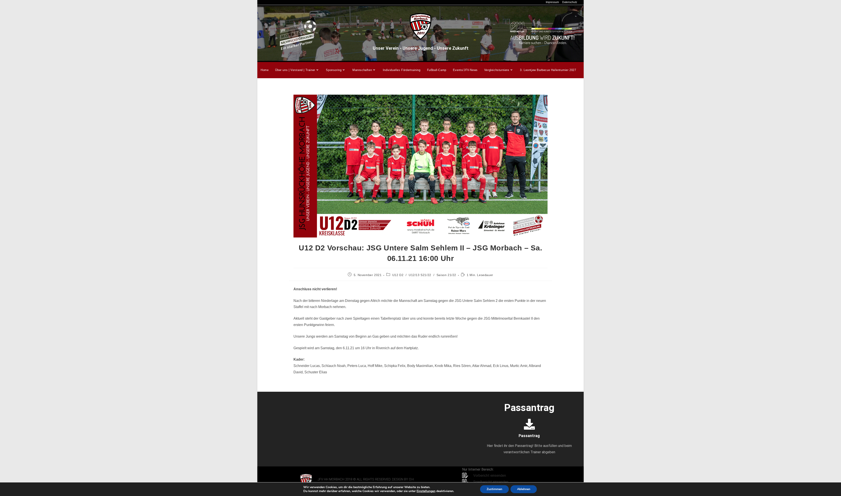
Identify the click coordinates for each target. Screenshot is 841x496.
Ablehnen (523, 489)
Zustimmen (494, 489)
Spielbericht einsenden (490, 482)
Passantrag (529, 435)
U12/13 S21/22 (420, 275)
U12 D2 (398, 275)
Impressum (552, 2)
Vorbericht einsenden (489, 475)
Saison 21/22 (446, 275)
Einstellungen (426, 491)
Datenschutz (569, 2)
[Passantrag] (529, 424)
